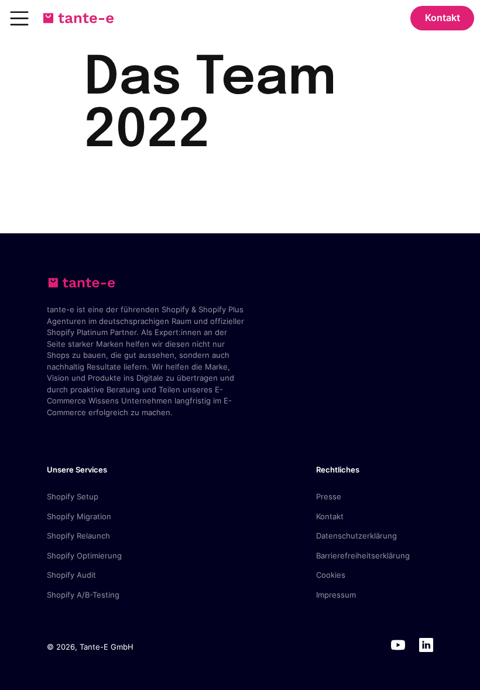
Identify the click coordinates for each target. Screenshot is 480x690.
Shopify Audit (71, 574)
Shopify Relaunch (78, 535)
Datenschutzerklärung (356, 535)
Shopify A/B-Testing (83, 594)
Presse (328, 496)
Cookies (330, 574)
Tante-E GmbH (106, 646)
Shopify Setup (72, 496)
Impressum (336, 594)
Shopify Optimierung (84, 555)
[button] (19, 18)
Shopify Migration (79, 516)
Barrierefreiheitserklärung (363, 555)
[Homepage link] (78, 18)
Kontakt (442, 17)
